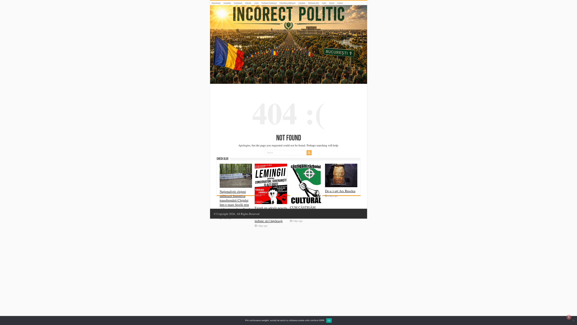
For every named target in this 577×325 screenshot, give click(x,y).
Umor (256, 3)
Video (324, 3)
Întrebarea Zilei (313, 3)
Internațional (216, 3)
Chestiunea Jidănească (287, 3)
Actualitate (227, 3)
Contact (340, 3)
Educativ (248, 3)
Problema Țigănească (269, 3)
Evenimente (238, 3)
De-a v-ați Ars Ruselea (340, 191)
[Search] (309, 152)
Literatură (301, 3)
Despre (331, 3)
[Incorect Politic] (288, 44)
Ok (329, 320)
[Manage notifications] (568, 317)
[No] (573, 320)
